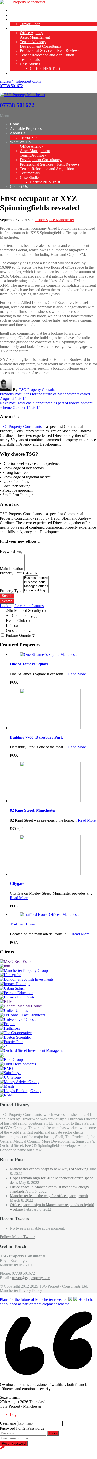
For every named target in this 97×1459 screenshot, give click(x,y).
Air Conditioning (21, 615)
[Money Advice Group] (19, 1082)
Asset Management (35, 37)
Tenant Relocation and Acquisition (47, 55)
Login (53, 1433)
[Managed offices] (36, 586)
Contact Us (19, 73)
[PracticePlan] (11, 1042)
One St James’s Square (29, 664)
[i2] (3, 1046)
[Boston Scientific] (15, 1037)
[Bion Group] (11, 1059)
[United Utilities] (14, 1010)
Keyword (8, 551)
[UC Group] (10, 1077)
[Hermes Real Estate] (17, 997)
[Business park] (36, 582)
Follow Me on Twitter (17, 1237)
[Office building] (36, 590)
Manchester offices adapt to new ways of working (49, 1169)
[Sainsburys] (10, 1073)
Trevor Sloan (30, 24)
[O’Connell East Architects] (22, 1015)
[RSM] (6, 1095)
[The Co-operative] (16, 1033)
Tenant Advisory (33, 42)
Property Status (12, 573)
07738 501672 (11, 86)
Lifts (12, 625)
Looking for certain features (22, 606)
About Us (17, 19)
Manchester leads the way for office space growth (49, 1196)
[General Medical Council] (22, 1006)
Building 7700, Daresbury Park (36, 737)
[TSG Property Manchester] (22, 2)
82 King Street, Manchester (33, 810)
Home (15, 10)
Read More (77, 674)
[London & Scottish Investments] (26, 979)
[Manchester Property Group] (24, 970)
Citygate (17, 883)
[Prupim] (7, 1024)
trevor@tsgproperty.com (31, 1278)
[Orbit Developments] (18, 1064)
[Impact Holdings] (15, 984)
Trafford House (23, 924)
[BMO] (6, 1068)
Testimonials (30, 59)
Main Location (12, 568)
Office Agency (31, 33)
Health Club (18, 620)
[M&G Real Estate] (16, 961)
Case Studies (30, 64)
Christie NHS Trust (45, 68)
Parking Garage (20, 635)
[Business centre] (36, 578)
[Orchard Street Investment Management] (33, 1050)
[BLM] (6, 1001)
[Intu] (5, 966)
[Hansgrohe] (10, 975)
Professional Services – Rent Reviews (49, 51)
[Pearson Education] (16, 993)
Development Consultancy (41, 46)
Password (7, 1428)
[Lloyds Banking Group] (20, 1091)
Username (8, 1423)
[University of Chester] (19, 1019)
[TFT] (5, 1055)
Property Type (11, 591)
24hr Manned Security (26, 610)
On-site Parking (20, 630)
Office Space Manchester (54, 220)
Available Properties (26, 15)
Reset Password (14, 1443)
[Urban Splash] (12, 988)
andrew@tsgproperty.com (20, 81)
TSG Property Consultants (39, 390)
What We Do (20, 28)
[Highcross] (10, 1028)
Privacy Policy (30, 1291)
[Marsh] (7, 1086)
